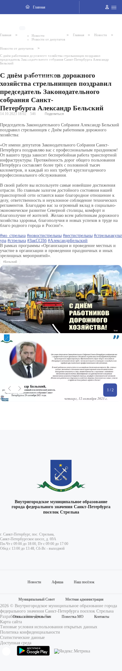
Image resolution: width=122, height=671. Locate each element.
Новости (34, 582)
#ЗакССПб (37, 240)
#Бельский (10, 261)
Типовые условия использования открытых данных (48, 626)
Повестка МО (73, 616)
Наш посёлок (84, 582)
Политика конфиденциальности (30, 632)
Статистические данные (22, 637)
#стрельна (17, 240)
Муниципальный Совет (36, 599)
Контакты (101, 616)
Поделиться (54, 114)
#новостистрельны (44, 235)
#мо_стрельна (13, 235)
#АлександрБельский (68, 240)
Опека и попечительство (32, 616)
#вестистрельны (78, 235)
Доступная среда (15, 643)
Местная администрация (84, 599)
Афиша (57, 582)
